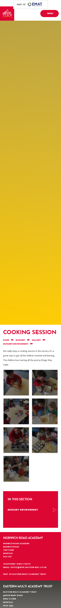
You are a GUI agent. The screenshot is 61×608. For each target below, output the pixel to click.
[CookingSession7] (16, 383)
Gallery (36, 340)
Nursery (20, 340)
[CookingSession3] (16, 440)
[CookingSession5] (16, 411)
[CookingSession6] (45, 383)
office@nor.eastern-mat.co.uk (28, 567)
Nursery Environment (15, 344)
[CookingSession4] (45, 411)
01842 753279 (24, 564)
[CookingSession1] (16, 469)
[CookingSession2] (45, 440)
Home (6, 340)
